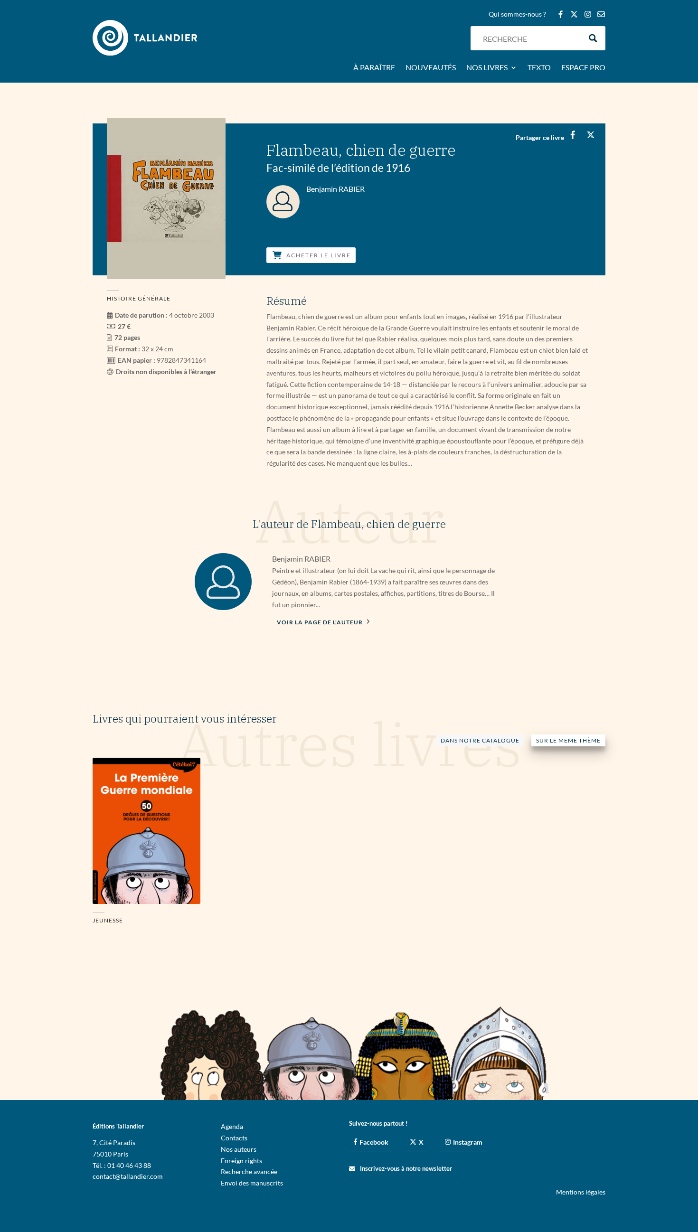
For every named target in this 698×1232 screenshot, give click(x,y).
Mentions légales (580, 1192)
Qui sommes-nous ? (517, 14)
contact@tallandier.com (128, 1176)
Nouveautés (431, 68)
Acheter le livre (318, 255)
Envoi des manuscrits (252, 1183)
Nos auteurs (238, 1149)
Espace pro (583, 68)
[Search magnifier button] (593, 38)
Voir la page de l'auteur (320, 622)
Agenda (232, 1126)
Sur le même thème (568, 740)
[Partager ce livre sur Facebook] (572, 134)
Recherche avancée (249, 1171)
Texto (539, 68)
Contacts (234, 1138)
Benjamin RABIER (301, 558)
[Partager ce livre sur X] (590, 134)
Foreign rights (241, 1161)
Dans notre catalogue (480, 740)
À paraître (374, 68)
